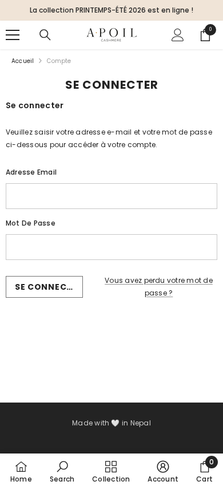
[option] (111, 10)
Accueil (22, 61)
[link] (62, 471)
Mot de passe (30, 223)
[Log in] (178, 35)
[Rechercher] (45, 35)
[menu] (12, 35)
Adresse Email (31, 172)
